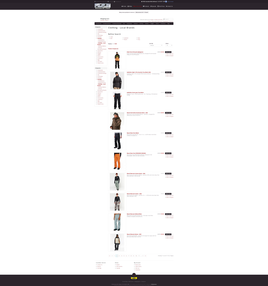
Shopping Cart (118, 1)
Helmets (146, 23)
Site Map (99, 268)
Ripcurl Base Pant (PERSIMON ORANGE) (136, 153)
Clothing (141, 23)
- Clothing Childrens (101, 46)
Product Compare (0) (113, 48)
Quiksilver (126, 38)
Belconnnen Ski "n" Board (142, 12)
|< (109, 255)
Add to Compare (169, 55)
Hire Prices (162, 6)
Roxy (139, 39)
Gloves (157, 23)
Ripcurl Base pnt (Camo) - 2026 (134, 193)
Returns (99, 266)
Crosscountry (100, 56)
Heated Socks (100, 63)
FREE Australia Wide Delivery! (150, 1)
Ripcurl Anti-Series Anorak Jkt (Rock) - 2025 (137, 112)
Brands (117, 264)
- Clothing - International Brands (101, 48)
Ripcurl (125, 39)
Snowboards (98, 23)
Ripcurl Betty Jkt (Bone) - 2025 (134, 234)
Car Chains (99, 61)
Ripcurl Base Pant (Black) (133, 133)
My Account (111, 1)
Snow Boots (100, 50)
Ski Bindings (129, 23)
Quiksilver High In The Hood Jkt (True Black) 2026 (139, 72)
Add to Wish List (169, 54)
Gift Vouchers (119, 266)
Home (124, 6)
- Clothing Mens (100, 40)
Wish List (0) (154, 21)
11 (139, 255)
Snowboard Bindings (117, 23)
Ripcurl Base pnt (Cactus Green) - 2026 (136, 173)
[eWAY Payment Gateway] (134, 278)
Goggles (152, 23)
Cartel (111, 37)
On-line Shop (138, 6)
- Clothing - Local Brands (101, 43)
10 (136, 255)
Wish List (137, 268)
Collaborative (154, 284)
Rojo (139, 38)
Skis (124, 23)
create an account (158, 19)
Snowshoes (163, 23)
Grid (116, 43)
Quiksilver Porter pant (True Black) (135, 92)
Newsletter (137, 270)
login (152, 19)
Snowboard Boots (107, 23)
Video (130, 6)
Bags (168, 23)
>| (145, 255)
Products (146, 6)
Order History (138, 266)
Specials (154, 6)
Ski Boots (136, 23)
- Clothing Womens (101, 41)
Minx (111, 38)
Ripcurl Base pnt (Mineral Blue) (134, 214)
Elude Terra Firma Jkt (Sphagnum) (135, 52)
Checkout (171, 21)
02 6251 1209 (161, 1)
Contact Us (170, 6)
